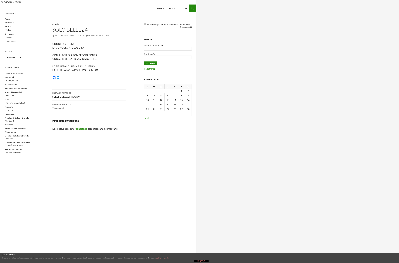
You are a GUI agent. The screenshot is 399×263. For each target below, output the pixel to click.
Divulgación (9, 34)
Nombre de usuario (153, 45)
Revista (183, 8)
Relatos (8, 26)
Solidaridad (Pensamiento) (15, 128)
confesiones (9, 114)
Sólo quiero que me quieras (16, 88)
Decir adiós (9, 95)
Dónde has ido (10, 132)
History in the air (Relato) (15, 103)
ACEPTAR (201, 261)
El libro (172, 8)
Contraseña (149, 54)
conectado (81, 128)
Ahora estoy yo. (11, 84)
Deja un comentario (98, 36)
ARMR (81, 36)
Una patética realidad (13, 92)
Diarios (8, 30)
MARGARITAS (11, 110)
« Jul (147, 118)
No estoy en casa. (12, 81)
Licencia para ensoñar (13, 149)
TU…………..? (62, 106)
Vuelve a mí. (9, 77)
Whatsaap (9, 124)
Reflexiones (9, 22)
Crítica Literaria (11, 41)
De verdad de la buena (14, 73)
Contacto (160, 8)
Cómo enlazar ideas (13, 152)
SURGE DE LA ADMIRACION (66, 95)
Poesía (55, 24)
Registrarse (149, 68)
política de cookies (162, 258)
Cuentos (8, 37)
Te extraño (9, 107)
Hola (7, 99)
